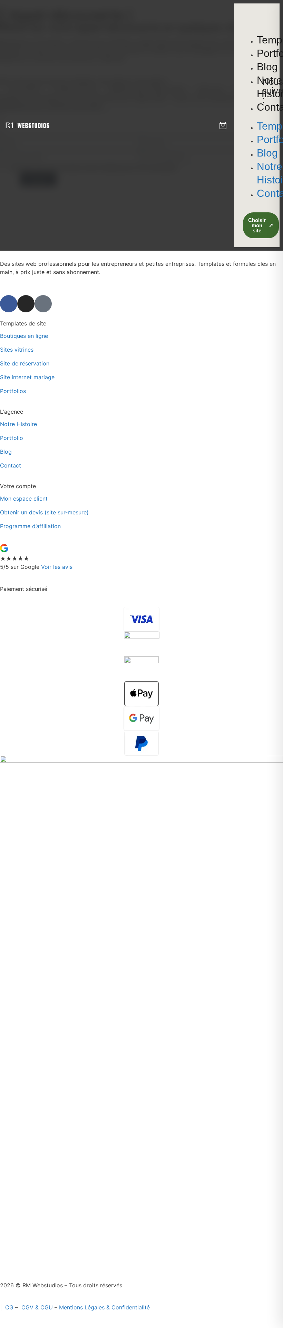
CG (9, 1307)
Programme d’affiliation (30, 526)
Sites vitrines (16, 349)
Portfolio (11, 437)
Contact (10, 465)
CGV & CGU (37, 1307)
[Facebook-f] (8, 303)
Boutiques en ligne (25, 335)
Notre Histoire (18, 424)
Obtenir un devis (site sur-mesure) (44, 512)
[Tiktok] (43, 303)
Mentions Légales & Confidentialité (104, 1307)
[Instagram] (26, 303)
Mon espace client (24, 498)
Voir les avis (56, 566)
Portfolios (13, 391)
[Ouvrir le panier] (223, 125)
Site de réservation (24, 363)
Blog (6, 451)
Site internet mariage (28, 377)
